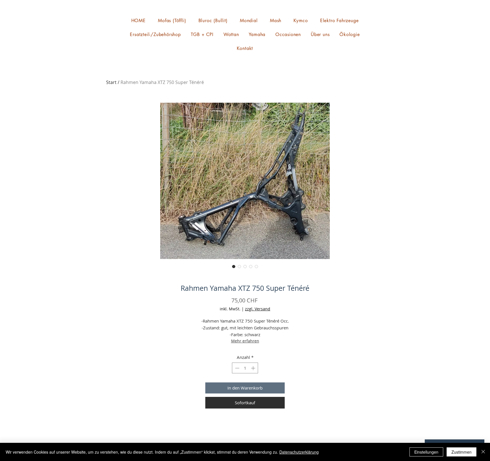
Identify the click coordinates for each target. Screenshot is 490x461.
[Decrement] (236, 368)
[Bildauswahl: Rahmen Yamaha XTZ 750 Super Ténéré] (233, 266)
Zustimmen (461, 452)
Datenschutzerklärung (299, 452)
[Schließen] (483, 451)
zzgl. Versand (257, 308)
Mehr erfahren (245, 341)
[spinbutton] (245, 368)
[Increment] (253, 368)
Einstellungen (426, 452)
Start (111, 82)
